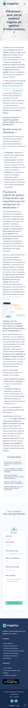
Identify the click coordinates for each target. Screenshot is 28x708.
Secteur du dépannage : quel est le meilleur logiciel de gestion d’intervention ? (13, 488)
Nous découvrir (8, 643)
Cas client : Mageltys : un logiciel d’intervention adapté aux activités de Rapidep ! (13, 470)
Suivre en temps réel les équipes (14, 651)
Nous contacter (14, 697)
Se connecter (8, 668)
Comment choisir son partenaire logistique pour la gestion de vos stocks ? (13, 463)
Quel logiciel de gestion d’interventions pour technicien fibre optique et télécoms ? (14, 476)
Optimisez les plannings (11, 653)
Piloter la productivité (10, 646)
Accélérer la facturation (11, 648)
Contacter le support (10, 675)
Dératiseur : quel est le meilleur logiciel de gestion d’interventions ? (14, 482)
